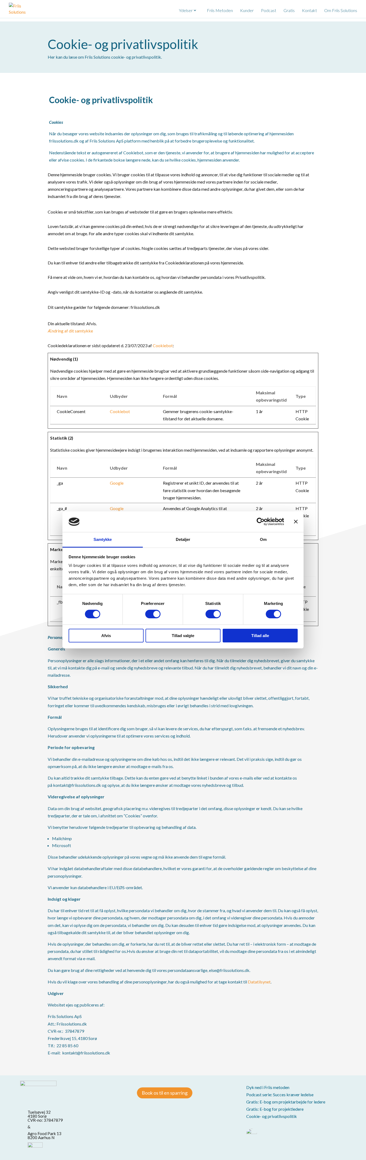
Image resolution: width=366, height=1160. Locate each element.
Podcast (268, 10)
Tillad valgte (183, 635)
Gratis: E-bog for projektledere (275, 1109)
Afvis (106, 635)
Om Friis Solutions (340, 10)
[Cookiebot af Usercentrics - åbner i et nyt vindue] (260, 522)
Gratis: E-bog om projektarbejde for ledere (285, 1101)
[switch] (152, 614)
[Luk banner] (296, 521)
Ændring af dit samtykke (70, 330)
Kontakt (309, 10)
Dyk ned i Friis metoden (267, 1087)
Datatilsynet (259, 981)
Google (117, 482)
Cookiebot (163, 345)
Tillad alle (260, 635)
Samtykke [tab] (103, 539)
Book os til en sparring (165, 1093)
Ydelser (186, 10)
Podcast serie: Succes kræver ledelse (279, 1094)
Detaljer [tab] (183, 539)
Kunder (247, 10)
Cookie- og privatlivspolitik (271, 1116)
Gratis (289, 10)
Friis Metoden (220, 10)
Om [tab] (263, 539)
